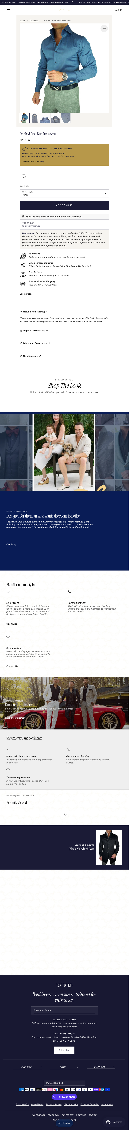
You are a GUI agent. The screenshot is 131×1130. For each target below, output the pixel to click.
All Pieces (34, 20)
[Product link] (95, 847)
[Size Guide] (64, 186)
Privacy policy (22, 1104)
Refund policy (37, 1104)
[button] (10, 10)
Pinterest (68, 1115)
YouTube (81, 1115)
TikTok (93, 1115)
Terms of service (54, 1104)
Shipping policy (71, 1104)
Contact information (90, 1104)
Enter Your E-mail (43, 1010)
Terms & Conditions (31, 161)
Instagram (38, 1115)
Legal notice (107, 1104)
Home (22, 20)
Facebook (53, 1115)
